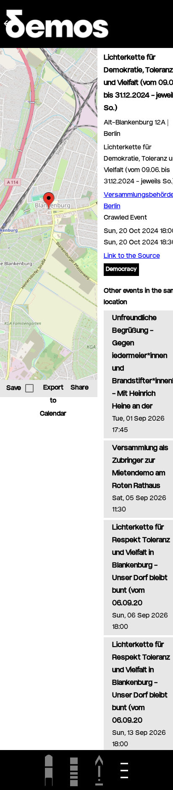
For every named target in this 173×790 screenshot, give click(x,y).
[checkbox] (29, 388)
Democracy (121, 270)
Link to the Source (132, 256)
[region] (48, 214)
